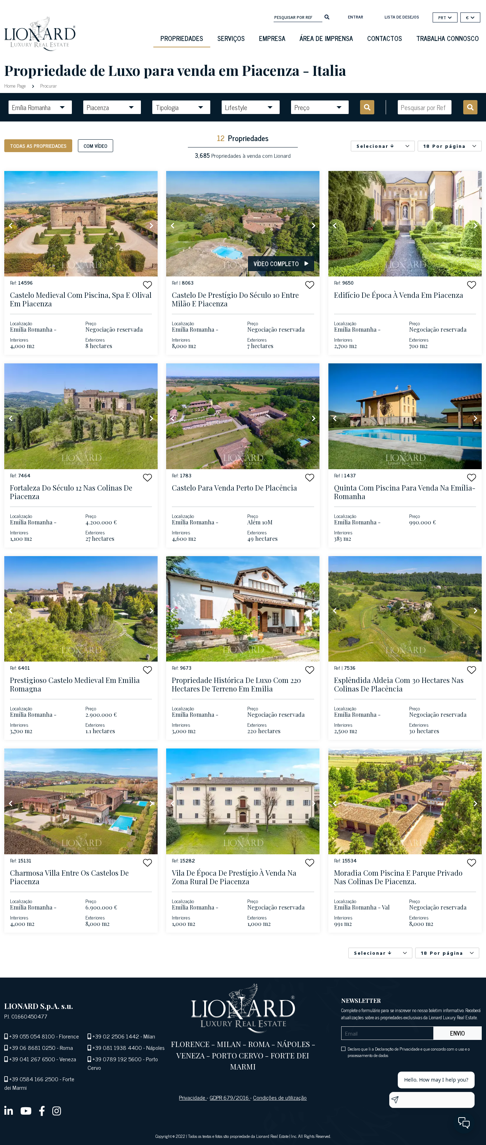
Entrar (355, 16)
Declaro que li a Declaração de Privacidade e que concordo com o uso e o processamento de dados (409, 1052)
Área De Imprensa (326, 38)
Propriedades (181, 38)
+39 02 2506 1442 (116, 1036)
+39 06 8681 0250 (32, 1047)
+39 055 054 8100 (32, 1036)
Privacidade (193, 1097)
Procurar (48, 85)
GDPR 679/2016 (230, 1097)
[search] (327, 16)
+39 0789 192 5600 (117, 1058)
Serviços (231, 38)
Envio (457, 1033)
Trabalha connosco (447, 38)
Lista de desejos (402, 16)
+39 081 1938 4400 (117, 1047)
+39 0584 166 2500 (34, 1078)
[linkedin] (8, 1110)
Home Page (15, 85)
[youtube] (26, 1110)
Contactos (384, 38)
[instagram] (56, 1110)
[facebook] (42, 1110)
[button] (147, 284)
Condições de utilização (280, 1097)
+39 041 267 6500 (32, 1058)
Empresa (272, 38)
